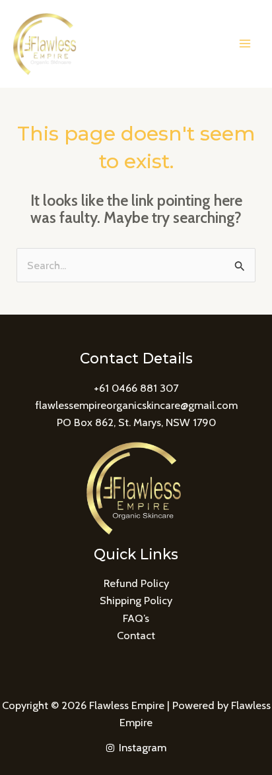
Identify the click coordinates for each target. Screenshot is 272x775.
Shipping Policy (136, 600)
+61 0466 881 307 (136, 387)
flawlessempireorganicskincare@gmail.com (136, 405)
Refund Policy (136, 583)
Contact (136, 635)
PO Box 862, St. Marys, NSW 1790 (136, 422)
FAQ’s (136, 618)
